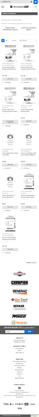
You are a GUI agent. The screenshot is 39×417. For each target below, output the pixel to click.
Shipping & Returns (19, 378)
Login (17, 352)
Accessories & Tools (19, 365)
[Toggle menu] (2, 7)
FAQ (19, 376)
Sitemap (18, 415)
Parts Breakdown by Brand (19, 361)
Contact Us (19, 374)
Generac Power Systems (7, 63)
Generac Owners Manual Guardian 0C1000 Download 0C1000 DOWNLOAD (9, 69)
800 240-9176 (6, 1)
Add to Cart (10, 78)
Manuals (19, 367)
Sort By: (14, 40)
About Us (19, 372)
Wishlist (20, 350)
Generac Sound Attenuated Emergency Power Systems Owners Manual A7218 (27, 197)
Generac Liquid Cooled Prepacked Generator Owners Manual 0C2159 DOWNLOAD (28, 69)
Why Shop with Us (19, 369)
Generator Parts (19, 363)
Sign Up (21, 352)
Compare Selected (31, 262)
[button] (19, 274)
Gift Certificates (19, 348)
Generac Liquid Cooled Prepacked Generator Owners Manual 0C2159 (9, 111)
